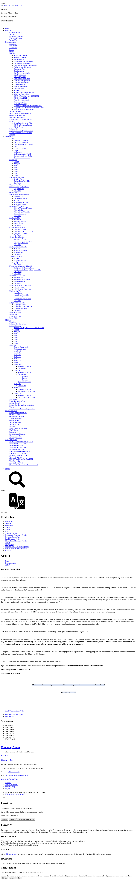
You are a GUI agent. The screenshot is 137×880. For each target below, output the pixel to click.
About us (8, 30)
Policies (12, 53)
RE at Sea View (14, 218)
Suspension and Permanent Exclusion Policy (29, 108)
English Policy (19, 189)
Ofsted (11, 52)
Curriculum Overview (21, 140)
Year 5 (16, 173)
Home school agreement (22, 81)
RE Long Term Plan (20, 221)
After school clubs (15, 418)
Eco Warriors (13, 399)
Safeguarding (13, 129)
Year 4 (16, 171)
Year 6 (16, 175)
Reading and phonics (16, 177)
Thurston (12, 322)
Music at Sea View (15, 291)
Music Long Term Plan (21, 295)
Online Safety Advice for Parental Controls (23, 465)
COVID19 (13, 46)
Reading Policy (19, 179)
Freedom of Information (22, 79)
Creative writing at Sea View (19, 187)
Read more (4, 755)
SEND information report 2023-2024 (26, 96)
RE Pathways (18, 223)
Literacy (16, 150)
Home (7, 28)
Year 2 (16, 167)
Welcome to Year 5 (24, 372)
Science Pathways (20, 214)
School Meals (14, 424)
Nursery (16, 162)
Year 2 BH (17, 355)
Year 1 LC (17, 351)
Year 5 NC (17, 370)
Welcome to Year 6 (24, 389)
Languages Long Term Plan (23, 306)
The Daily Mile (14, 461)
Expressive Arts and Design (23, 156)
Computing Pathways (21, 233)
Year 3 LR (17, 360)
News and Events (11, 440)
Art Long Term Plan (20, 260)
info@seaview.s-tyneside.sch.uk (17, 775)
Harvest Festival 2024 (16, 449)
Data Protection (19, 71)
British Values (14, 318)
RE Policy (17, 90)
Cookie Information (11, 785)
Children (8, 320)
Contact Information (16, 36)
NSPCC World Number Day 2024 (21, 459)
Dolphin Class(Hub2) (21, 347)
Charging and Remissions (22, 63)
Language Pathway (20, 308)
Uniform (12, 426)
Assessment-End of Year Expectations (22, 409)
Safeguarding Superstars (17, 324)
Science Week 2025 (16, 445)
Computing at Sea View (17, 227)
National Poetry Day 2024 (18, 455)
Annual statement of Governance (20, 133)
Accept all (13, 819)
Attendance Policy (20, 57)
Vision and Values (15, 38)
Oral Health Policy (20, 84)
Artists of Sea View (16, 256)
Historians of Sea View (17, 276)
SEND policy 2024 (20, 98)
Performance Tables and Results (20, 113)
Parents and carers (11, 411)
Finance (12, 135)
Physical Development (21, 148)
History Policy (18, 277)
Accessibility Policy (20, 55)
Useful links (13, 430)
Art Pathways (18, 262)
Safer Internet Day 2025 (17, 447)
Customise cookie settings (26, 819)
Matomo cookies (11, 854)
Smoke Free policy (20, 102)
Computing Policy (20, 229)
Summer (25, 380)
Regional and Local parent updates (21, 131)
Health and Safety (15, 312)
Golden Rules (14, 420)
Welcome (12, 34)
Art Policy (17, 258)
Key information (10, 42)
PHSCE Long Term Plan (22, 289)
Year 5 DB (17, 384)
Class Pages (13, 345)
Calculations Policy (20, 198)
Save (19, 878)
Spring (24, 378)
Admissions (13, 48)
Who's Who (13, 40)
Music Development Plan (22, 299)
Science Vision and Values (23, 208)
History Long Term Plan (22, 279)
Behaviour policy (19, 59)
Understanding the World (22, 154)
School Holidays (15, 422)
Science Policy (19, 210)
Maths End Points (20, 204)
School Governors (15, 111)
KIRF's (16, 200)
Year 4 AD (17, 362)
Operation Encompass (21, 82)
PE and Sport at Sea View (18, 247)
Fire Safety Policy (20, 77)
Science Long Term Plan (22, 212)
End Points (17, 183)
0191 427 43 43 (13, 772)
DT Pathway (18, 272)
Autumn (25, 376)
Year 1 (16, 165)
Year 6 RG (17, 388)
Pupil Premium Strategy (17, 117)
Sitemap (8, 783)
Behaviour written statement (23, 61)
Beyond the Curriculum (22, 158)
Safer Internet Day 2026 (17, 444)
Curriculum (9, 137)
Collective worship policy (22, 67)
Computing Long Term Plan (23, 231)
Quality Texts (14, 193)
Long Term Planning (21, 142)
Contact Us (7, 760)
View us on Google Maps (9, 779)
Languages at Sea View (17, 303)
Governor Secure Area (17, 115)
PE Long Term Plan (20, 250)
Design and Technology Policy (24, 268)
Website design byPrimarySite (16, 794)
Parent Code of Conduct (22, 86)
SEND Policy (18, 127)
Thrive (11, 407)
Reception (17, 164)
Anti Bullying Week (16, 463)
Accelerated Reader (24, 382)
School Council (14, 403)
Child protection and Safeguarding (25, 65)
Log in (7, 469)
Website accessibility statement (24, 109)
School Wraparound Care (18, 413)
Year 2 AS (17, 357)
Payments (12, 432)
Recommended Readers (17, 434)
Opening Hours (14, 415)
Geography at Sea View (17, 237)
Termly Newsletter (15, 457)
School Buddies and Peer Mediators (21, 405)
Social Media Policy (20, 104)
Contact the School (15, 32)
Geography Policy (20, 239)
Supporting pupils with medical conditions (28, 106)
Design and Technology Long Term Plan (27, 270)
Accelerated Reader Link (26, 391)
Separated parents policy (22, 100)
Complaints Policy (20, 69)
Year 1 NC (17, 353)
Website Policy (10, 787)
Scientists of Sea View (17, 206)
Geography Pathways (21, 243)
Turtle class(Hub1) (20, 349)
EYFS (11, 138)
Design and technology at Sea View (21, 266)
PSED (16, 146)
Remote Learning (15, 326)
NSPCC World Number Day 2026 (21, 442)
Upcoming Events (10, 747)
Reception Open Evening (18, 453)
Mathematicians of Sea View (19, 194)
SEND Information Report (23, 125)
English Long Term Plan (22, 181)
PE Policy (17, 248)
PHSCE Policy (19, 287)
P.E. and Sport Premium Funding (20, 119)
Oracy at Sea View (15, 185)
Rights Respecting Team (17, 401)
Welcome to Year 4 (24, 366)
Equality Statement (20, 75)
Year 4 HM (17, 364)
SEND (11, 121)
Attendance (13, 44)
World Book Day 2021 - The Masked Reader (29, 328)
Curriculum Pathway (21, 297)
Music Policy (18, 293)
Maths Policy (18, 196)
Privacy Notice (19, 88)
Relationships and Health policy (24, 92)
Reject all (4, 819)
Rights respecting (15, 316)
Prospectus (13, 314)
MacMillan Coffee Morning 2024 (20, 451)
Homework (22, 368)
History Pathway (19, 281)
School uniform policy (21, 94)
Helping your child (15, 438)
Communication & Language (23, 144)
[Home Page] (11, 6)
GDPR (11, 50)
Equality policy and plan (22, 73)
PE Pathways (18, 252)
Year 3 (16, 169)
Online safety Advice (16, 416)
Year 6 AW (17, 393)
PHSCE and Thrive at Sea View (20, 285)
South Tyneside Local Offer (23, 123)
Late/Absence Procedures (18, 428)
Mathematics (18, 152)
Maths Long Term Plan (21, 202)
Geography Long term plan (23, 241)
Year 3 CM (17, 359)
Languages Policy (20, 304)
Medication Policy (15, 436)
